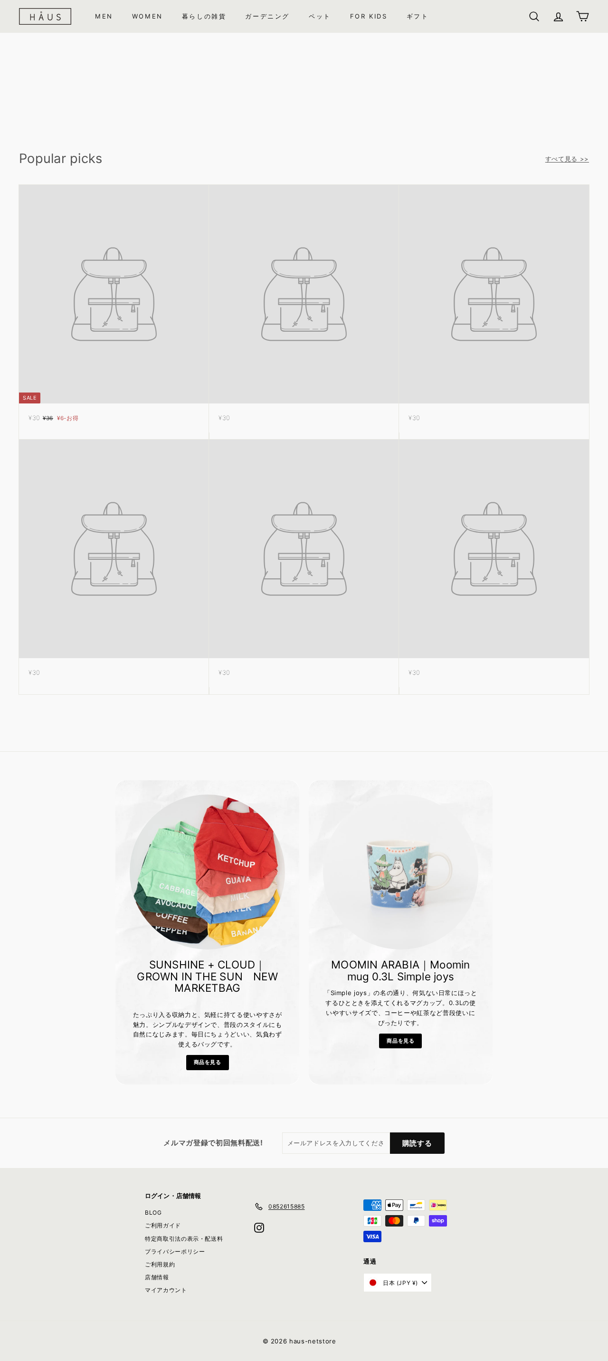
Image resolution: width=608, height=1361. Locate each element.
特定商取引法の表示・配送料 (184, 1238)
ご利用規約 (160, 1264)
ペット (320, 16)
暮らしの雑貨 (204, 16)
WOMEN (147, 16)
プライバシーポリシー (175, 1251)
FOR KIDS (369, 16)
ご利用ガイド (163, 1225)
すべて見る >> (567, 159)
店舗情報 (157, 1277)
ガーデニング (267, 16)
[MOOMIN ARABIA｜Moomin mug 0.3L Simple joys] (400, 872)
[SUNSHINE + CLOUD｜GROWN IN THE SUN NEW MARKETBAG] (207, 872)
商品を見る (207, 1062)
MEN (104, 16)
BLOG (153, 1212)
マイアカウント (166, 1290)
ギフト (418, 16)
